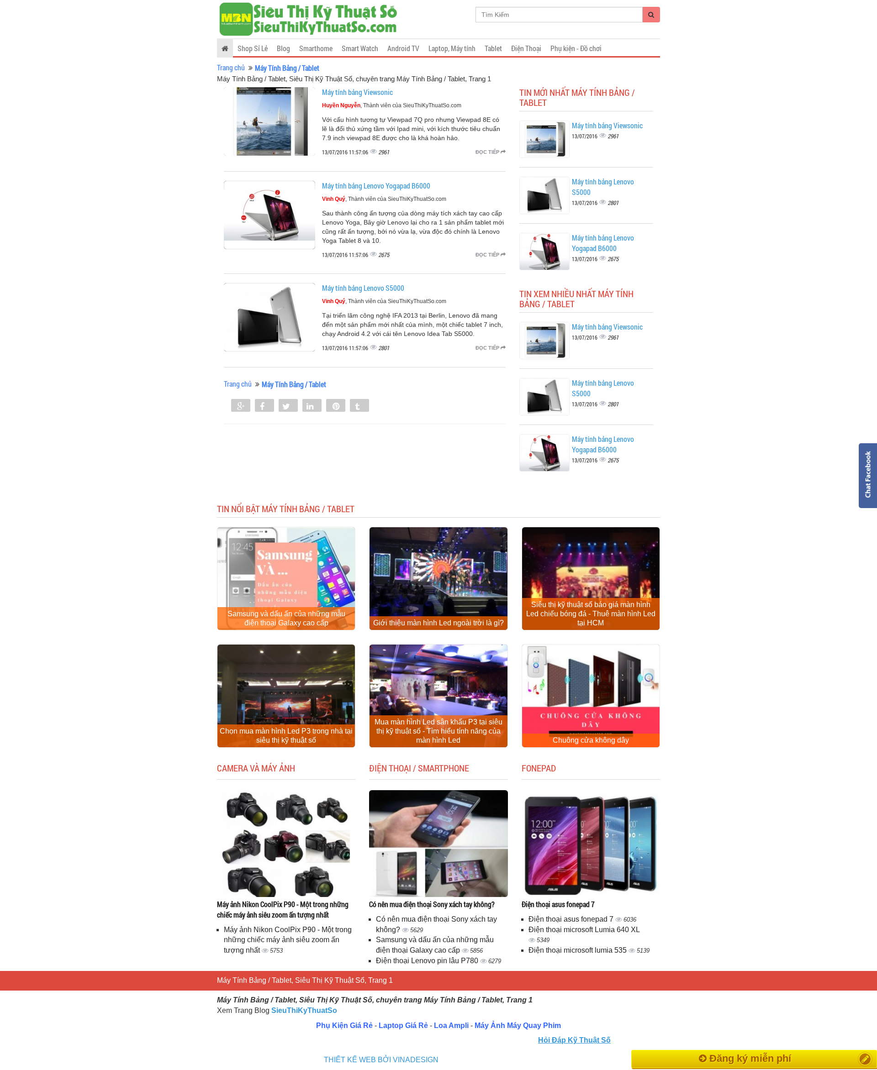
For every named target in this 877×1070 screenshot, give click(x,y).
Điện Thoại (526, 48)
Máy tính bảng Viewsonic (357, 92)
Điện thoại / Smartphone (419, 768)
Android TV (403, 48)
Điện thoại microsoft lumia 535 (578, 950)
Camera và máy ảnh (256, 768)
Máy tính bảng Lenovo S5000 (363, 288)
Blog (283, 48)
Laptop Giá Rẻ (403, 1025)
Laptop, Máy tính (451, 48)
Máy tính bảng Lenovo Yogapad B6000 (376, 185)
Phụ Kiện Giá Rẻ (344, 1025)
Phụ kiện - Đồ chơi (576, 48)
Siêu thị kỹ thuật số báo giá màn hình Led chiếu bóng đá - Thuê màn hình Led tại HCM (590, 614)
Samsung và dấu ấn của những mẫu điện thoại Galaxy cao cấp (286, 618)
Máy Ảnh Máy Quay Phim (518, 1025)
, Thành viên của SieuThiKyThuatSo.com (391, 105)
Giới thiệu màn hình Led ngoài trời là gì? (438, 623)
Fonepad (539, 768)
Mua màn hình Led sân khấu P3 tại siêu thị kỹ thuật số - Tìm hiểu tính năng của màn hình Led (438, 731)
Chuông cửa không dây (591, 740)
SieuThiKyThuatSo (304, 1010)
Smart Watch (360, 48)
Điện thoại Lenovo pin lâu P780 (428, 961)
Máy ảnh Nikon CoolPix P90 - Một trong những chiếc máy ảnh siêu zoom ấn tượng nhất (283, 909)
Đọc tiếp (488, 152)
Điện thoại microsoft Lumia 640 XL (583, 930)
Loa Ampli (451, 1025)
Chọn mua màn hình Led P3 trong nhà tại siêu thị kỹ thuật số (286, 735)
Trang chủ (231, 67)
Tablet (493, 48)
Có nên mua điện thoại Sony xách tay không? (432, 904)
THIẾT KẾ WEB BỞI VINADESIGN (381, 1060)
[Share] (241, 406)
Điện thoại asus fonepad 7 (558, 904)
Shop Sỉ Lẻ (253, 48)
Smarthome (316, 48)
